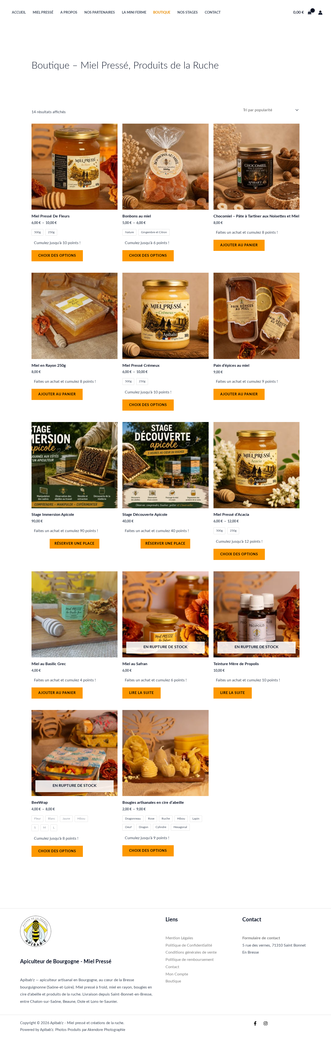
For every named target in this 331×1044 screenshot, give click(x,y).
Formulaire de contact (261, 938)
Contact (213, 12)
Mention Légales (179, 938)
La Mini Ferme (134, 12)
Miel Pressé (43, 12)
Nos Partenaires (99, 12)
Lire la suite (141, 693)
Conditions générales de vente (191, 952)
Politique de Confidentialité (189, 945)
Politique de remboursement (190, 960)
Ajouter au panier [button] (239, 245)
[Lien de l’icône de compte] (320, 12)
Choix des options (57, 255)
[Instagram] (265, 1023)
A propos (68, 12)
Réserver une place (75, 543)
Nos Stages (187, 12)
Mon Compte (177, 974)
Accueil (19, 12)
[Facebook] (255, 1023)
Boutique (161, 12)
